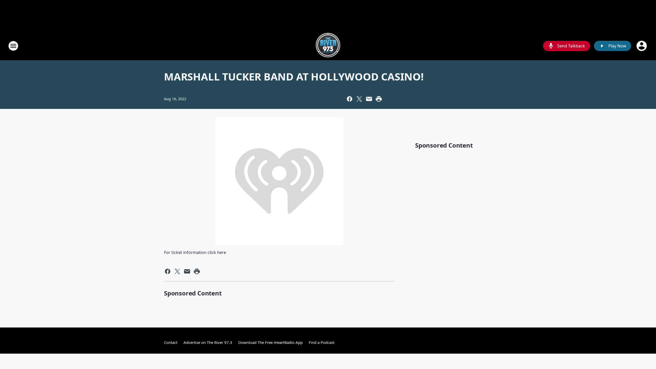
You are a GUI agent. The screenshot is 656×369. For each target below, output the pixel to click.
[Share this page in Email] (369, 98)
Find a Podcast (321, 342)
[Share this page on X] (359, 98)
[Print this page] (378, 98)
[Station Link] (328, 45)
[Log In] (642, 46)
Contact (170, 342)
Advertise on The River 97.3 (207, 342)
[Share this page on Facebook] (349, 98)
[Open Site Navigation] (13, 46)
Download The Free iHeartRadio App (270, 342)
